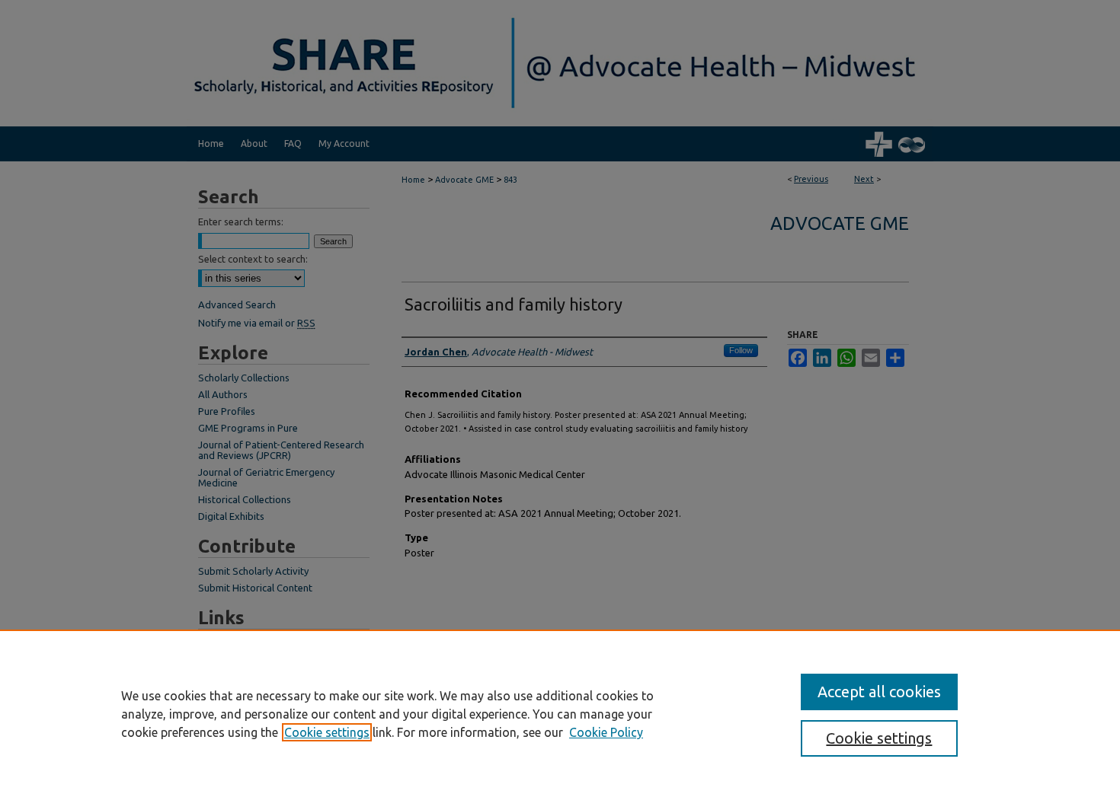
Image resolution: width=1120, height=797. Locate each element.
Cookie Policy (606, 732)
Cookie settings (327, 732)
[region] (560, 713)
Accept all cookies (879, 691)
